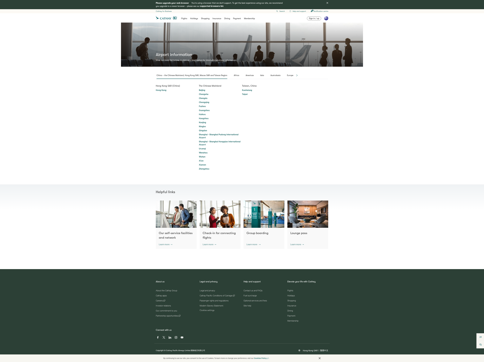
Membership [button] (249, 18)
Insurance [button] (217, 18)
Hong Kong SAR (310, 350)
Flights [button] (184, 18)
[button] (165, 244)
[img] (327, 3)
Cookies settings (207, 310)
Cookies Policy (260, 358)
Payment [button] (237, 18)
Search (282, 11)
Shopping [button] (205, 18)
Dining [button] (227, 18)
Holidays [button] (194, 18)
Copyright (160, 350)
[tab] (192, 75)
